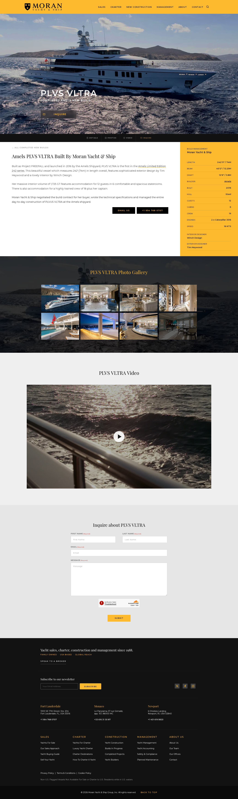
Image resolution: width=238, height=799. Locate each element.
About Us (173, 743)
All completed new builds (31, 147)
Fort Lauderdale (50, 706)
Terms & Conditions (66, 773)
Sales (102, 7)
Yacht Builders (112, 759)
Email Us (124, 210)
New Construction (139, 7)
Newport (153, 706)
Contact (197, 7)
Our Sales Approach (49, 748)
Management (165, 7)
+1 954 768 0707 (152, 210)
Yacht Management (146, 743)
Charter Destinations (83, 754)
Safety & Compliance (147, 754)
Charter (116, 7)
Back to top (149, 792)
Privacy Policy (47, 773)
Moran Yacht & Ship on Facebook (185, 686)
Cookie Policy (84, 773)
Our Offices (174, 754)
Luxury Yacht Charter (83, 748)
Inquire (60, 114)
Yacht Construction (114, 743)
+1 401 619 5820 (155, 719)
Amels (227, 181)
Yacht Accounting (145, 748)
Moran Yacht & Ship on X (177, 686)
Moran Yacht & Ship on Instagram (193, 686)
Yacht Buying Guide (50, 754)
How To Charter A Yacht (84, 759)
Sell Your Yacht (47, 759)
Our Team (174, 748)
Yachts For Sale (47, 743)
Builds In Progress (113, 748)
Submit (119, 618)
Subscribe (90, 687)
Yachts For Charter (81, 743)
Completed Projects (114, 754)
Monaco (99, 706)
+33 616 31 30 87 (102, 719)
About (182, 7)
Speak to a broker (53, 661)
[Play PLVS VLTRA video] (119, 437)
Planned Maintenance (147, 759)
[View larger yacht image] (60, 298)
